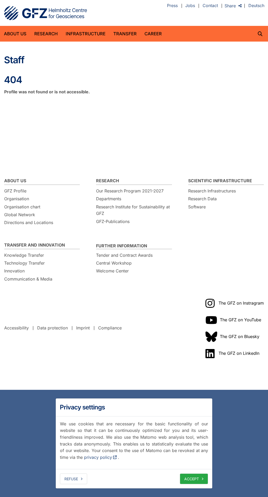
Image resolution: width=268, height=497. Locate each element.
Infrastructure (85, 33)
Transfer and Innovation (34, 245)
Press (172, 5)
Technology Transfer (24, 263)
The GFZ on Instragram (241, 303)
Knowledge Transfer (24, 255)
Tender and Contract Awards (124, 255)
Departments (108, 198)
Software (197, 206)
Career (153, 33)
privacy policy (98, 457)
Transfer (125, 33)
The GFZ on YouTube (240, 319)
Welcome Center (112, 270)
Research (46, 33)
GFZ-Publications (113, 221)
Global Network (19, 214)
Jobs (190, 5)
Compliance (110, 327)
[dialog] (134, 443)
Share (230, 5)
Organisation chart (22, 206)
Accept (191, 479)
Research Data (202, 198)
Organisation (16, 198)
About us (15, 33)
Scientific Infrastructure (220, 180)
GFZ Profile (15, 190)
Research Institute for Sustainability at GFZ (133, 210)
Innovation (14, 270)
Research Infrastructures (212, 190)
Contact (210, 5)
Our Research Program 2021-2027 (130, 190)
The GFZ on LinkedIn (239, 353)
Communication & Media (28, 279)
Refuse (71, 479)
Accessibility (16, 327)
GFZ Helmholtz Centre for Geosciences (45, 13)
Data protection (52, 327)
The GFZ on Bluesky (239, 336)
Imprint (83, 327)
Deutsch (256, 5)
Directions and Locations (28, 222)
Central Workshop (114, 263)
